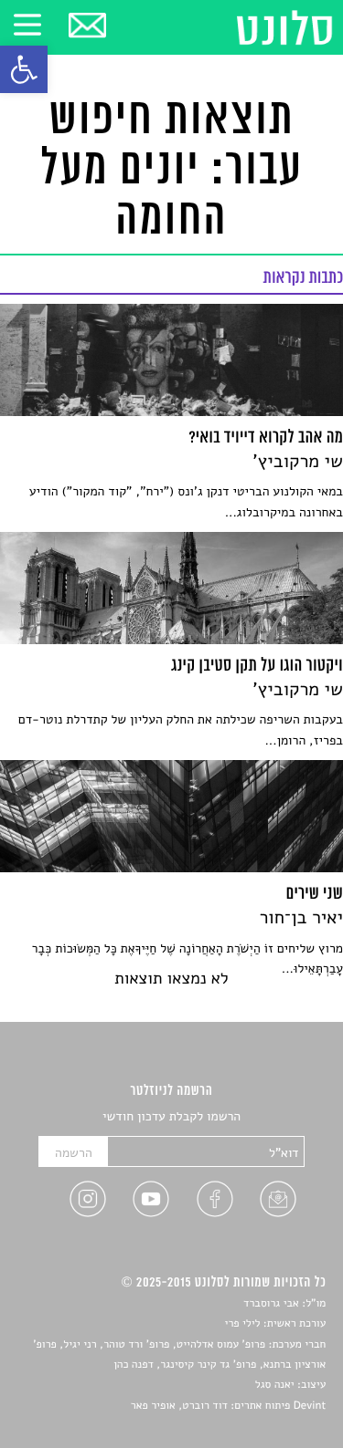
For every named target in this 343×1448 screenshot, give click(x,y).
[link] (24, 69)
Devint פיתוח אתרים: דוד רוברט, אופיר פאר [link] (228, 1406)
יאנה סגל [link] (275, 1385)
